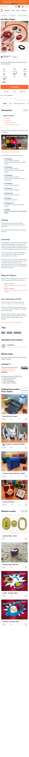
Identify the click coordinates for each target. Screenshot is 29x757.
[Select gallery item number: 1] (11, 532)
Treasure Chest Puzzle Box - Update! (13, 473)
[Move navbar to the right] (27, 10)
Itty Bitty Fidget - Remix (9, 536)
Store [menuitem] (13, 10)
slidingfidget (17, 333)
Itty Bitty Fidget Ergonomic (10, 564)
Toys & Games (13, 15)
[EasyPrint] (16, 6)
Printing (7, 118)
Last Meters (10, 95)
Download (15, 87)
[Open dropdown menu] (26, 19)
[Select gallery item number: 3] (14, 532)
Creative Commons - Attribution (10, 303)
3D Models (4, 15)
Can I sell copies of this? (12, 124)
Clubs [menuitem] (17, 10)
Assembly (8, 120)
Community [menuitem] (24, 10)
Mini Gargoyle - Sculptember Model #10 (13, 444)
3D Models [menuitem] (7, 10)
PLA (14, 76)
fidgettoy (9, 333)
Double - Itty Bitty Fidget (10, 593)
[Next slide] (27, 46)
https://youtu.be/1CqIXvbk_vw (10, 152)
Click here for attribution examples (11, 322)
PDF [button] (26, 110)
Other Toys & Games (23, 15)
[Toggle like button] (3, 419)
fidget (3, 333)
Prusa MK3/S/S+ (4, 82)
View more (24, 390)
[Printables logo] (1, 10)
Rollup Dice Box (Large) (9, 416)
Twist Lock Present (8, 502)
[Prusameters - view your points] (19, 6)
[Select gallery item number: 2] (13, 532)
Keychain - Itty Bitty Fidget (10, 621)
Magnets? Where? (10, 122)
